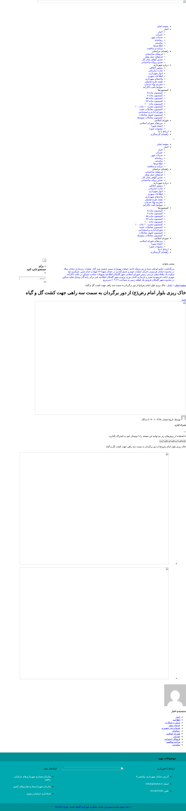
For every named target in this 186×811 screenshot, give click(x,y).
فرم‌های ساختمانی (154, 54)
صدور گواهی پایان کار (152, 59)
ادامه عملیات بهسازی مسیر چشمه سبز (115, 269)
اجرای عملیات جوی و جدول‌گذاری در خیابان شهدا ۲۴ (123, 271)
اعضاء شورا (157, 126)
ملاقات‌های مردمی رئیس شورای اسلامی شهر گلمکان (138, 274)
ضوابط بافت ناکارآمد (153, 87)
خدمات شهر (157, 37)
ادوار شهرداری (156, 73)
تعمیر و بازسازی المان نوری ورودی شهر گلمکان (130, 277)
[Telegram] (12, 262)
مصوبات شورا (156, 128)
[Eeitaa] (20, 262)
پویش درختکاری (172, 722)
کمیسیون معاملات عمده (151, 109)
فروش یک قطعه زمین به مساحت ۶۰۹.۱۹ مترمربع (127, 280)
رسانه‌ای (159, 40)
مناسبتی (159, 43)
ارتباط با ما (163, 131)
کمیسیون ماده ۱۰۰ (154, 103)
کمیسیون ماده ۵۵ (154, 98)
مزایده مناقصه (173, 742)
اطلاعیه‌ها (158, 45)
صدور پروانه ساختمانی (152, 62)
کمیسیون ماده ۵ (155, 92)
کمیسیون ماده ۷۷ (154, 101)
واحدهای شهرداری (154, 79)
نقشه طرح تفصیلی (154, 81)
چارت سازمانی (155, 70)
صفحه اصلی (163, 26)
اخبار (160, 32)
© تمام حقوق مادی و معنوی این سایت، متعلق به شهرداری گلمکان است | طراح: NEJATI (93, 807)
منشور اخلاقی (156, 68)
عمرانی (159, 34)
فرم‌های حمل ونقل (154, 56)
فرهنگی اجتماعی (172, 739)
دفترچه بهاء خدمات (153, 84)
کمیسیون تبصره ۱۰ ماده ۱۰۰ (149, 106)
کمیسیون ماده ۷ (155, 95)
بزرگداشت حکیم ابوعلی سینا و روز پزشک (154, 269)
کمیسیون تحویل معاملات (151, 115)
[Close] (185, 431)
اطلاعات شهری (155, 76)
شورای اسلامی (173, 733)
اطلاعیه (176, 720)
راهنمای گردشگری (160, 134)
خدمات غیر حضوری (170, 728)
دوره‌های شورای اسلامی (151, 123)
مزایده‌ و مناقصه (155, 48)
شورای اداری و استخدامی (150, 112)
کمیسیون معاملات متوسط (150, 117)
